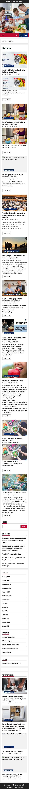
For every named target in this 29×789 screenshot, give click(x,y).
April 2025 (5, 615)
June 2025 (5, 607)
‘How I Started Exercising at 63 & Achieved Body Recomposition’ (12, 776)
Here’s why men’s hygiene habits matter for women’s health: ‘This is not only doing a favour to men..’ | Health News (13, 548)
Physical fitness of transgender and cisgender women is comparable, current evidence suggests (14, 540)
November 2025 (6, 588)
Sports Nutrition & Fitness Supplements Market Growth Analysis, (14, 327)
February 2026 (6, 577)
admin (5, 74)
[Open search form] (17, 35)
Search (4, 522)
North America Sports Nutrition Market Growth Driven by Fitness (14, 112)
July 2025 (4, 603)
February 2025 (6, 622)
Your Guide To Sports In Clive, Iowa (11, 554)
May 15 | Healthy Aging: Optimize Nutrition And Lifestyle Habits (14, 288)
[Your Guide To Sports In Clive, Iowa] (14, 741)
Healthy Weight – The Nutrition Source (14, 245)
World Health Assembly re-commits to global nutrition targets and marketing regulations (14, 203)
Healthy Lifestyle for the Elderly (12, 294)
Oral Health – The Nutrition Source (14, 370)
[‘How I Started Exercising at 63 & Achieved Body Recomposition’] (14, 764)
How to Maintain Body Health (11, 251)
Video (25, 35)
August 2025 (5, 599)
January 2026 (5, 581)
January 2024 (5, 626)
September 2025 (6, 596)
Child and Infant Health (10, 208)
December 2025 (6, 584)
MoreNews (9, 787)
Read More (7, 100)
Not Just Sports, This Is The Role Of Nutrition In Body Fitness (14, 164)
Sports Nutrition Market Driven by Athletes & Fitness (14, 428)
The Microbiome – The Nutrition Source (14, 482)
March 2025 (5, 618)
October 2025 (6, 592)
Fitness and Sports (8, 65)
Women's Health (6, 652)
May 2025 (4, 611)
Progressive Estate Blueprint (11, 663)
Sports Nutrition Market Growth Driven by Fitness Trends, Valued (14, 60)
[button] (2, 35)
